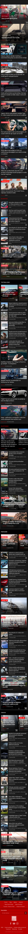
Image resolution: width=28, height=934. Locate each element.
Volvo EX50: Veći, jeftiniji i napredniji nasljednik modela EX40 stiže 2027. (16, 825)
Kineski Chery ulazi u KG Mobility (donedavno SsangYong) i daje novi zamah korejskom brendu (13, 624)
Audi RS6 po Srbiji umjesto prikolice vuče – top (13, 876)
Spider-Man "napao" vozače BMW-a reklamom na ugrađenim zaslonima (17, 779)
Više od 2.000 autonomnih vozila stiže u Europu (14, 505)
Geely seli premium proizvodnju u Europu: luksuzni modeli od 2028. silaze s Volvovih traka (13, 94)
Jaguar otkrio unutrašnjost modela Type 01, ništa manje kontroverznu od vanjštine (13, 114)
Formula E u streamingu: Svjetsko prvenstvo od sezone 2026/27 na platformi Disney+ (17, 562)
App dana (4, 408)
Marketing (14, 929)
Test (3, 287)
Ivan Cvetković (5, 298)
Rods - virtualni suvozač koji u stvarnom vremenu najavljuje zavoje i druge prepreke (16, 659)
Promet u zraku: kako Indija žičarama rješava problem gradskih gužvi (16, 480)
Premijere (4, 515)
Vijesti (3, 695)
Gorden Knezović (6, 508)
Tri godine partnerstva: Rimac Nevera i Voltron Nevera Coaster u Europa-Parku (13, 606)
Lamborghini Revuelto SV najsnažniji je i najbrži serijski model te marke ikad (16, 342)
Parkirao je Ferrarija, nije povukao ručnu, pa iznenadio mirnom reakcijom (18, 642)
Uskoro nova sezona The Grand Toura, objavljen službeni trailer (12, 191)
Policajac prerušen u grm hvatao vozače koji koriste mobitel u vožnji (17, 788)
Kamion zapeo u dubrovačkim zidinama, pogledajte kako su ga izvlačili (12, 858)
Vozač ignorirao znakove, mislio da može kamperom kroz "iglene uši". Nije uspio (17, 314)
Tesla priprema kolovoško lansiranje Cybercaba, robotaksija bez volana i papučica (17, 219)
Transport (3, 7)
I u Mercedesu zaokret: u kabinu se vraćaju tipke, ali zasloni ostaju (13, 893)
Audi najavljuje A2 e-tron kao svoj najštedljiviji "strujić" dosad (13, 842)
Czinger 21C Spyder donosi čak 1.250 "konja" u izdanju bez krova (14, 522)
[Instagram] (17, 923)
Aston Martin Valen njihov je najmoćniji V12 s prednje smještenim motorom (16, 238)
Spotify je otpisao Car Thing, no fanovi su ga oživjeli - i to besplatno (13, 362)
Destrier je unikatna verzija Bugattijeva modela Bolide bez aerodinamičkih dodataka (17, 752)
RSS (2, 927)
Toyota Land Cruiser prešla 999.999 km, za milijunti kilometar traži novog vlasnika (14, 685)
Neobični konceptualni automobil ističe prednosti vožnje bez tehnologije (17, 735)
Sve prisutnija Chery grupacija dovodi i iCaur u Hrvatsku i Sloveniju (16, 453)
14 (26, 586)
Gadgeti (4, 352)
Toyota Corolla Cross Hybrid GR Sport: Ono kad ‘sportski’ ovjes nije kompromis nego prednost (9, 292)
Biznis (3, 617)
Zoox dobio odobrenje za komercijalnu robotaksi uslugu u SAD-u (17, 798)
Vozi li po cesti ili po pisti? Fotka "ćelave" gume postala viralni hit (9, 723)
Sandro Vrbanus (4, 60)
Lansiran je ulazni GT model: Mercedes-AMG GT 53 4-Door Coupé (16, 590)
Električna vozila (6, 389)
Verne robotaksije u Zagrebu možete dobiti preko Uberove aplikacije (14, 273)
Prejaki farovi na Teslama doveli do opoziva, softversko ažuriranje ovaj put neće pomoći (17, 581)
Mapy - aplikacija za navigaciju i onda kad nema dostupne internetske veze (13, 418)
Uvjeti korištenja (8, 927)
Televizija (4, 181)
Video (20, 717)
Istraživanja (5, 122)
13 (25, 708)
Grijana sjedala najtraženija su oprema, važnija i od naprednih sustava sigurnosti (17, 669)
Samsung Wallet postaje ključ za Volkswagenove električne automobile (17, 323)
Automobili (4, 26)
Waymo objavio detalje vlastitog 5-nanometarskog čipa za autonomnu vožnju (14, 56)
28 (26, 674)
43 (26, 177)
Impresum (8, 929)
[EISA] (14, 918)
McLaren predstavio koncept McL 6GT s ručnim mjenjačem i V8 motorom (18, 471)
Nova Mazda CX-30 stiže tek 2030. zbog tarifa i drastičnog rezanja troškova (18, 229)
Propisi (3, 161)
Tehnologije (5, 46)
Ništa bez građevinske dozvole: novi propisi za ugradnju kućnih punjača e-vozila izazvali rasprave (14, 172)
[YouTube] (14, 923)
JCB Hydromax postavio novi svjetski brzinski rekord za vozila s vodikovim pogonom (18, 571)
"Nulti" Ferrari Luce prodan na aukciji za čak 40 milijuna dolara (13, 399)
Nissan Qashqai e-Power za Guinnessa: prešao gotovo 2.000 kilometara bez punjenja (17, 769)
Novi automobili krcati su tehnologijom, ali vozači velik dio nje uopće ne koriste (13, 132)
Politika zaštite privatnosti (20, 927)
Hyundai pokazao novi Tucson (11, 37)
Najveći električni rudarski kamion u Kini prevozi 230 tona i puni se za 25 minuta (18, 304)
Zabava (3, 600)
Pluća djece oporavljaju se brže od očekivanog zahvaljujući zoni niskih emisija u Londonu (13, 152)
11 (25, 898)
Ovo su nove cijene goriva (9, 18)
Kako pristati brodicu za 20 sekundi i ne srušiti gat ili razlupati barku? (12, 75)
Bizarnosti (4, 717)
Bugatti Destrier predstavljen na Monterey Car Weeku (11, 381)
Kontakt (20, 929)
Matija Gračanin (4, 421)
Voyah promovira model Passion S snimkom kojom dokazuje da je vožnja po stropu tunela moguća (18, 333)
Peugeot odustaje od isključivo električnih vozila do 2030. (12, 703)
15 (16, 300)
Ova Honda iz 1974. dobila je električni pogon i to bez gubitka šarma (17, 807)
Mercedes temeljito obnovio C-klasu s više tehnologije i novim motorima (14, 256)
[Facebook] (10, 923)
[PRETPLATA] (25, 913)
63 (25, 278)
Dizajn (3, 103)
